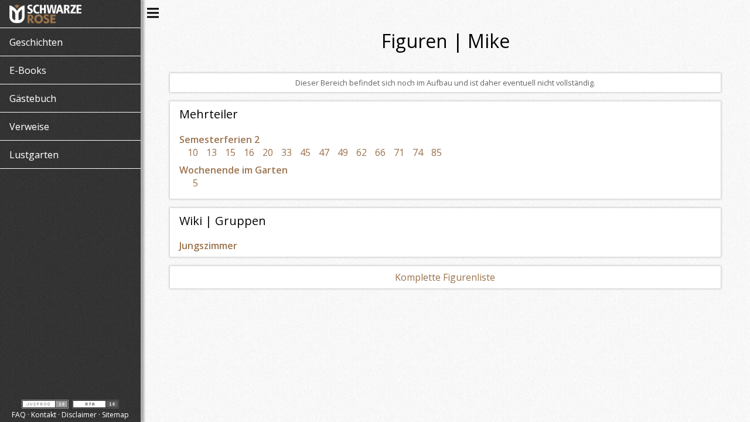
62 (361, 152)
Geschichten (36, 42)
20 (267, 152)
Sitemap (115, 415)
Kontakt (43, 415)
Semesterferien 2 (219, 139)
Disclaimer (79, 415)
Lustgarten (34, 154)
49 (343, 152)
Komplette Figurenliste (445, 277)
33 (286, 152)
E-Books (27, 70)
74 (417, 152)
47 (324, 152)
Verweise (29, 126)
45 (305, 152)
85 (436, 152)
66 (380, 152)
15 (230, 152)
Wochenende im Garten (233, 170)
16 (249, 152)
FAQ (19, 415)
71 (399, 152)
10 (193, 152)
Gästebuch (32, 98)
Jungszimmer (208, 245)
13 (211, 152)
